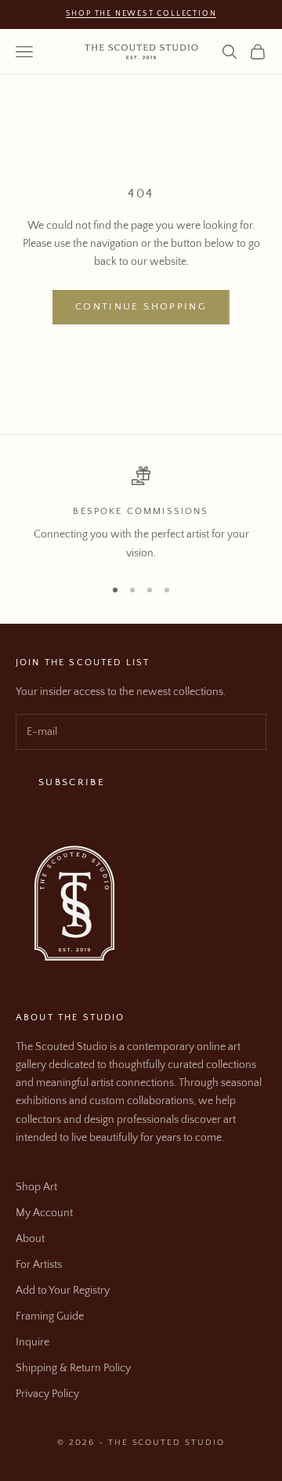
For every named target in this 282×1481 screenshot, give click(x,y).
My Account (44, 1213)
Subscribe (71, 782)
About (30, 1239)
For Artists (39, 1264)
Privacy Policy (47, 1394)
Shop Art (36, 1187)
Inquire (32, 1342)
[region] (141, 514)
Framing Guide (50, 1316)
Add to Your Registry (63, 1290)
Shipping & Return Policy (73, 1368)
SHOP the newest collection (141, 13)
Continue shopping (141, 306)
